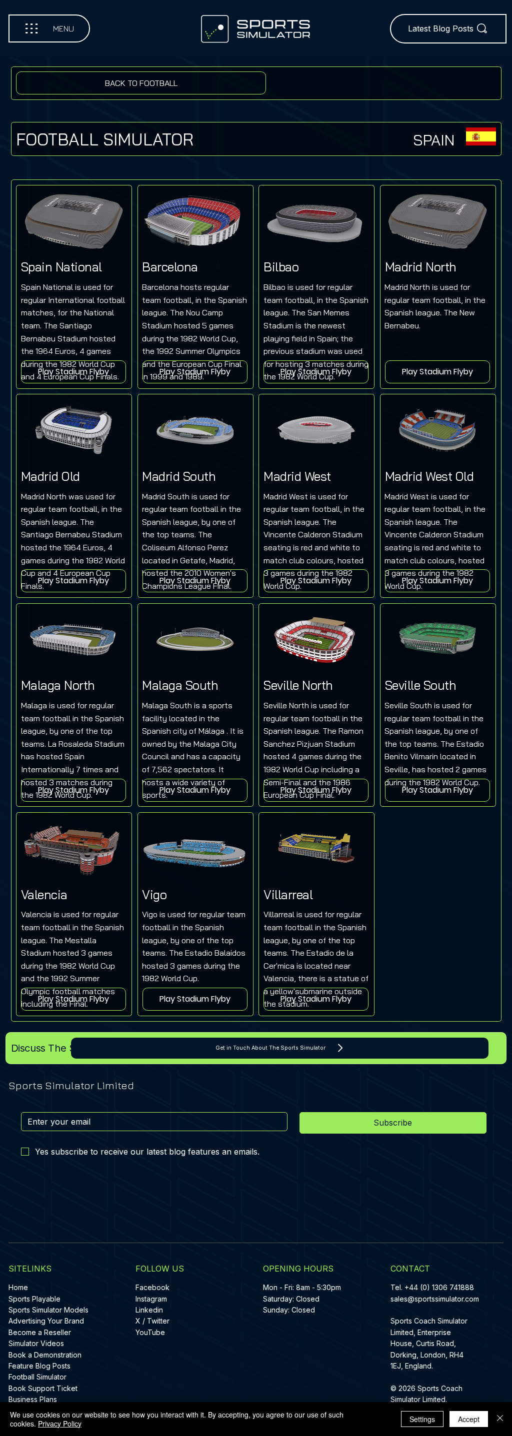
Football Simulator (37, 1377)
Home (18, 1287)
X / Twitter (153, 1321)
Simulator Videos (36, 1343)
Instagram (151, 1299)
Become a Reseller (39, 1332)
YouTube (150, 1332)
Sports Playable (34, 1299)
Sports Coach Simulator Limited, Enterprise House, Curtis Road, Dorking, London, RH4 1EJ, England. (429, 1343)
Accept (469, 1419)
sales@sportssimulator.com (434, 1299)
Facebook (153, 1287)
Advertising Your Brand (46, 1321)
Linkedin (149, 1310)
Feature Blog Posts (39, 1366)
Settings (422, 1419)
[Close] (500, 1419)
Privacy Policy (60, 1424)
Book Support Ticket (43, 1388)
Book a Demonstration (45, 1355)
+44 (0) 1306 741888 (439, 1287)
